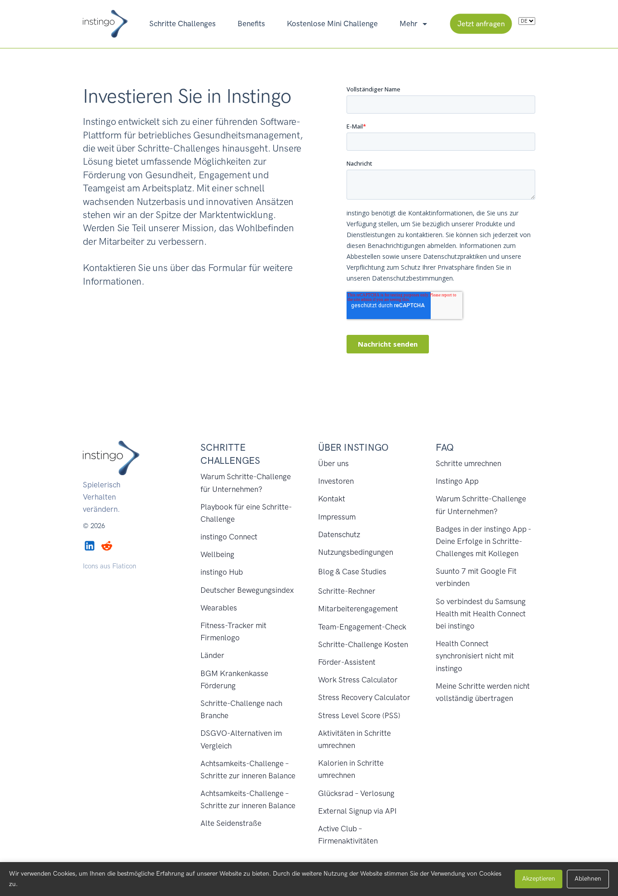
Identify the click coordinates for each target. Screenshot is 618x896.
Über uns (333, 463)
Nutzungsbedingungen (355, 552)
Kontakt (331, 498)
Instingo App (457, 481)
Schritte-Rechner (347, 591)
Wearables (218, 607)
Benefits (251, 23)
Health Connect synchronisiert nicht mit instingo (475, 655)
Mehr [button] (409, 23)
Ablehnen (588, 878)
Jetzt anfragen (480, 23)
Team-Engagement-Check (362, 626)
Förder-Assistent (347, 662)
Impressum (337, 516)
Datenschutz (339, 534)
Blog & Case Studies (352, 571)
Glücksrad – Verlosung (356, 793)
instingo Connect (228, 536)
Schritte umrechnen (468, 463)
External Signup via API (357, 810)
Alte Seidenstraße (230, 823)
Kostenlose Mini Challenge (332, 23)
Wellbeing (217, 554)
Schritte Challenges (182, 23)
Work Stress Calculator (358, 679)
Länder (212, 655)
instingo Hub (221, 572)
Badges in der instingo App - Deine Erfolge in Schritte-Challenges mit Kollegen (483, 541)
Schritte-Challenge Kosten (363, 644)
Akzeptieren (538, 878)
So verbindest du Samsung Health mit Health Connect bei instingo (481, 613)
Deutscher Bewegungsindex (247, 590)
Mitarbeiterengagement (358, 608)
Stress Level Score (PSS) (359, 715)
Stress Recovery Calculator (364, 697)
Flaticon (124, 566)
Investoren (336, 481)
